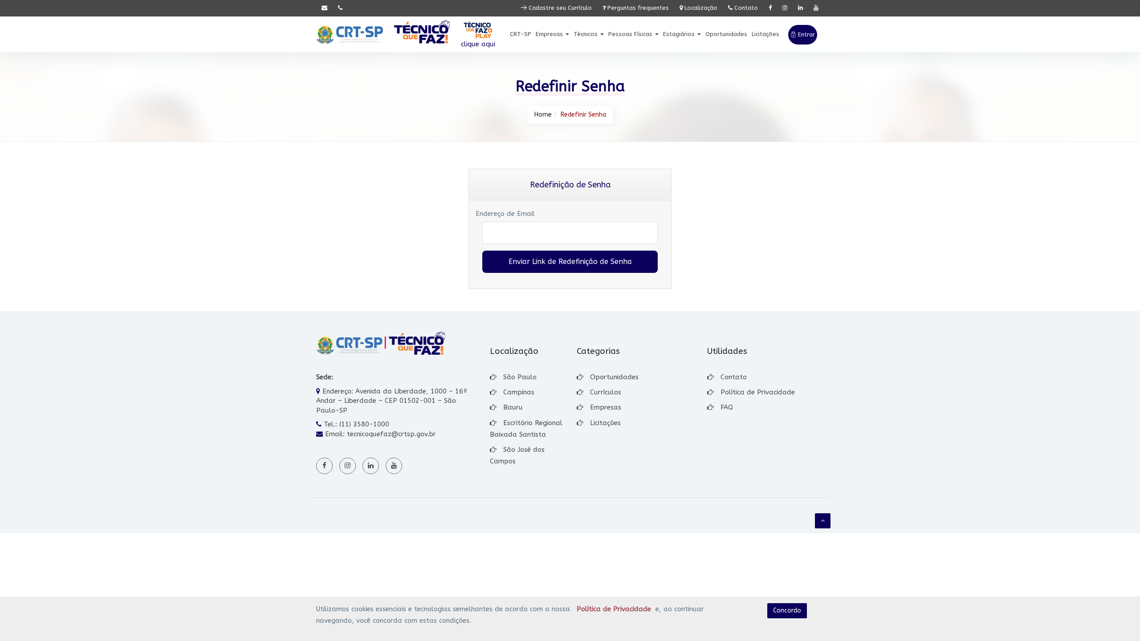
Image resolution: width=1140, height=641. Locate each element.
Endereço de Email (505, 214)
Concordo (787, 610)
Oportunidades (726, 34)
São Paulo (520, 377)
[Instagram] (785, 8)
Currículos (605, 392)
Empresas (550, 34)
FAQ (727, 407)
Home (543, 114)
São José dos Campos (517, 455)
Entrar (805, 34)
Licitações (765, 34)
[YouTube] (816, 8)
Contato (745, 7)
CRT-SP (520, 34)
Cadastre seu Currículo (559, 7)
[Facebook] (770, 8)
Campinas (518, 392)
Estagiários (679, 34)
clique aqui (478, 44)
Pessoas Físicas (631, 34)
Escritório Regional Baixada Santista (526, 428)
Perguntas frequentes (637, 7)
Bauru (513, 407)
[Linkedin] (800, 8)
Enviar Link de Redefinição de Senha (570, 261)
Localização (700, 7)
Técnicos (586, 34)
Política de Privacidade (758, 392)
